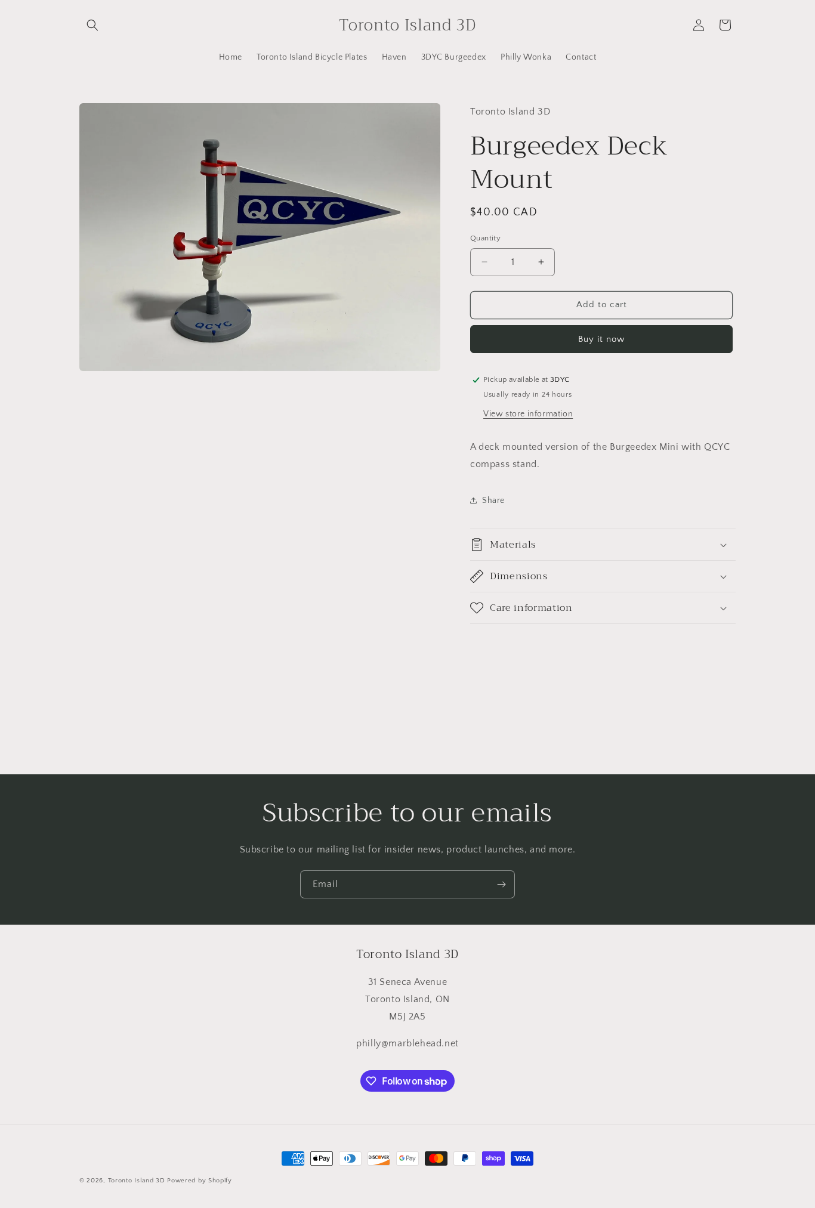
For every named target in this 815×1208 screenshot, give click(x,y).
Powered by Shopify (199, 1180)
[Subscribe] (501, 884)
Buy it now (601, 339)
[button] (92, 25)
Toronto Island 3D (136, 1180)
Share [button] (493, 500)
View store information (528, 414)
